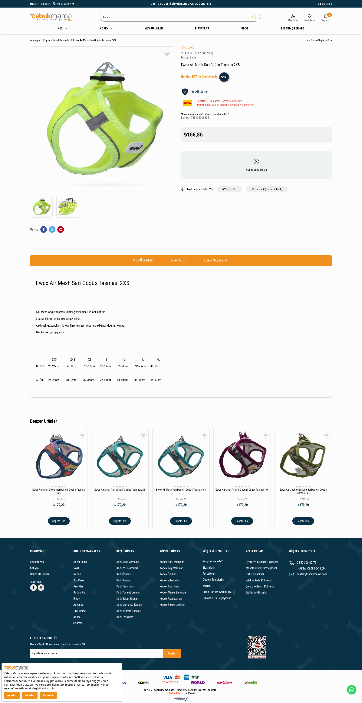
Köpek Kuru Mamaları (172, 562)
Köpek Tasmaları (169, 586)
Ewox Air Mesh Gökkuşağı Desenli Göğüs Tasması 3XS (58, 491)
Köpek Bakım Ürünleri (172, 605)
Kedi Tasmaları (124, 617)
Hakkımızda (37, 562)
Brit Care (78, 580)
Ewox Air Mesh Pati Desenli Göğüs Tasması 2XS (120, 489)
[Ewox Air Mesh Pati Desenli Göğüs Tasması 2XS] (119, 456)
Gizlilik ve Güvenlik (256, 592)
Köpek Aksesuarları (171, 598)
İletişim (34, 568)
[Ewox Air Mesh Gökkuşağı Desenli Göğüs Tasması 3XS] (58, 456)
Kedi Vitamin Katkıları (128, 611)
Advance (78, 605)
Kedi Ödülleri (123, 574)
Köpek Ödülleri (168, 574)
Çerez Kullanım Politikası (260, 586)
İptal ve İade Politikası (259, 580)
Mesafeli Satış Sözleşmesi (261, 568)
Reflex (77, 574)
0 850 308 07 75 (306, 562)
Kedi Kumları (123, 580)
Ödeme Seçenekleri (216, 260)
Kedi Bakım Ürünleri (127, 598)
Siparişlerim (209, 567)
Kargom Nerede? (212, 561)
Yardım (206, 586)
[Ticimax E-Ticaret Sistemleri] (181, 699)
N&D (76, 568)
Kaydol (171, 653)
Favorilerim (209, 573)
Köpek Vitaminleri (170, 580)
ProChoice (79, 611)
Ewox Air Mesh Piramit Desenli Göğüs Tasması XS (242, 489)
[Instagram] (41, 587)
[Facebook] (33, 587)
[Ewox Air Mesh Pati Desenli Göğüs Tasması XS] (181, 456)
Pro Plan (78, 586)
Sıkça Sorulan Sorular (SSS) (218, 592)
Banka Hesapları (39, 574)
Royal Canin (80, 562)
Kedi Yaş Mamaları (127, 568)
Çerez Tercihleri (208, 690)
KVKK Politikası (255, 574)
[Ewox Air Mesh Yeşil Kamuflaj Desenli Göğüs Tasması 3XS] (303, 456)
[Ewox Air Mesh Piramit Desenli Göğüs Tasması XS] (242, 456)
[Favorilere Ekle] (167, 54)
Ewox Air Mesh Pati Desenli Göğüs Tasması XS (181, 489)
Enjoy (76, 598)
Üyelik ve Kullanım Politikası (262, 562)
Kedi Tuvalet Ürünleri (128, 592)
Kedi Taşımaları (125, 586)
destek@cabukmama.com (312, 574)
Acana (77, 617)
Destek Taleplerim (213, 579)
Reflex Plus (80, 592)
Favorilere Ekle (82, 435)
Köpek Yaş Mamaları (171, 568)
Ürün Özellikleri (144, 260)
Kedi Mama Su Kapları (129, 605)
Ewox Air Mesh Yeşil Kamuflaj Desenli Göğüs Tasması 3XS (303, 491)
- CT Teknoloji (187, 693)
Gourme (78, 623)
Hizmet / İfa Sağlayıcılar (216, 598)
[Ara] (254, 17)
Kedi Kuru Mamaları (127, 562)
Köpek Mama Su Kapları (173, 592)
